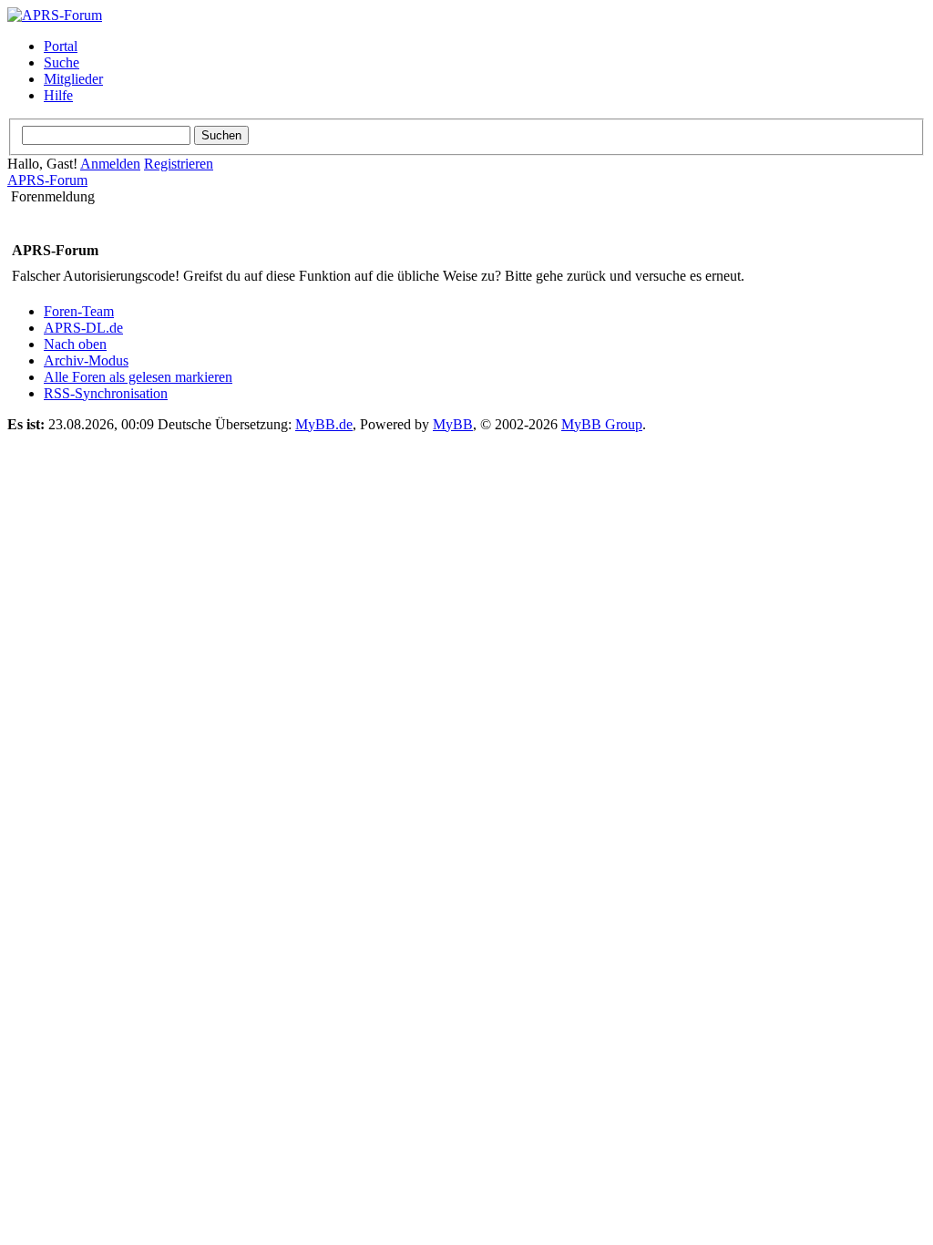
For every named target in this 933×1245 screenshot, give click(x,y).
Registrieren (178, 163)
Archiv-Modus (86, 360)
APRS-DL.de (83, 327)
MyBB (453, 424)
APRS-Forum (47, 180)
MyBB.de (324, 424)
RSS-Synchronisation (106, 393)
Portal (60, 46)
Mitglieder (73, 79)
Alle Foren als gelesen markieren (138, 377)
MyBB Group (601, 424)
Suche (61, 62)
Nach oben (75, 344)
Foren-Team (79, 311)
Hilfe (58, 95)
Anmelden (110, 163)
